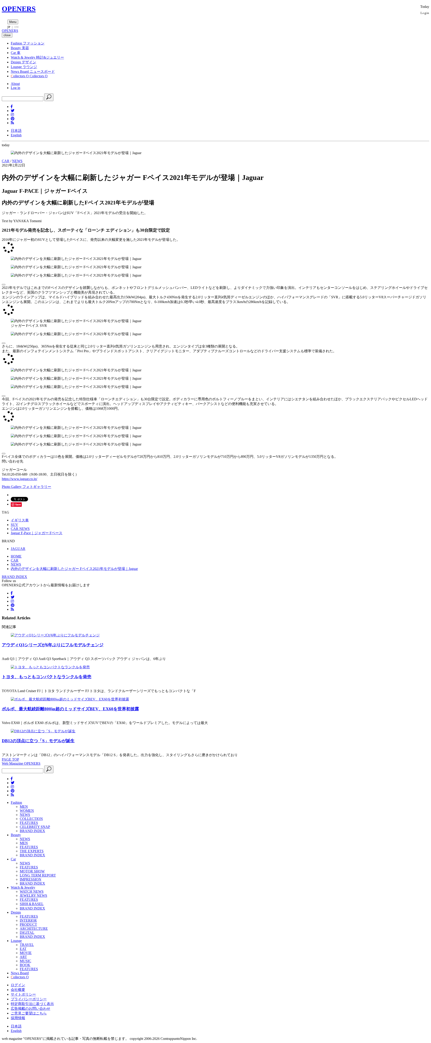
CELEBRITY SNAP (35, 827)
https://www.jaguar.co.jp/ (19, 479)
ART (23, 957)
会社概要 (18, 990)
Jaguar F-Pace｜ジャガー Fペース (36, 533)
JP (8, 27)
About (15, 84)
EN (16, 27)
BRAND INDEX (14, 577)
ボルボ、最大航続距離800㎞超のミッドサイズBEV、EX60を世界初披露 (70, 708)
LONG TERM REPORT (38, 875)
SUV (14, 525)
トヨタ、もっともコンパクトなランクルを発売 (46, 676)
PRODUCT (28, 924)
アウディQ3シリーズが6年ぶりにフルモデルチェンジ (52, 644)
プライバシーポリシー (29, 999)
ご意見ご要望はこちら (29, 1013)
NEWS (17, 161)
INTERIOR (28, 920)
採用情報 (18, 1018)
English (16, 135)
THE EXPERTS (32, 851)
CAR (5, 161)
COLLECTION (31, 819)
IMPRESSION (30, 879)
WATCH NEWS (32, 891)
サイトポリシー (23, 994)
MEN (24, 806)
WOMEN (27, 811)
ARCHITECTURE (34, 928)
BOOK (25, 965)
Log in (15, 88)
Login (424, 13)
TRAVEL (27, 945)
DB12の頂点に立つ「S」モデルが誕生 (38, 740)
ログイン (18, 985)
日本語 (16, 131)
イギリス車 (20, 520)
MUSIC (25, 961)
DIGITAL (27, 932)
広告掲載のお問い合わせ (30, 1008)
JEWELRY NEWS (33, 895)
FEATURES (29, 823)
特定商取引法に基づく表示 (32, 1004)
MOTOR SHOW (32, 871)
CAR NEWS (20, 529)
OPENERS (19, 9)
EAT (23, 949)
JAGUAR (18, 549)
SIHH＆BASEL (32, 904)
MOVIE (26, 953)
